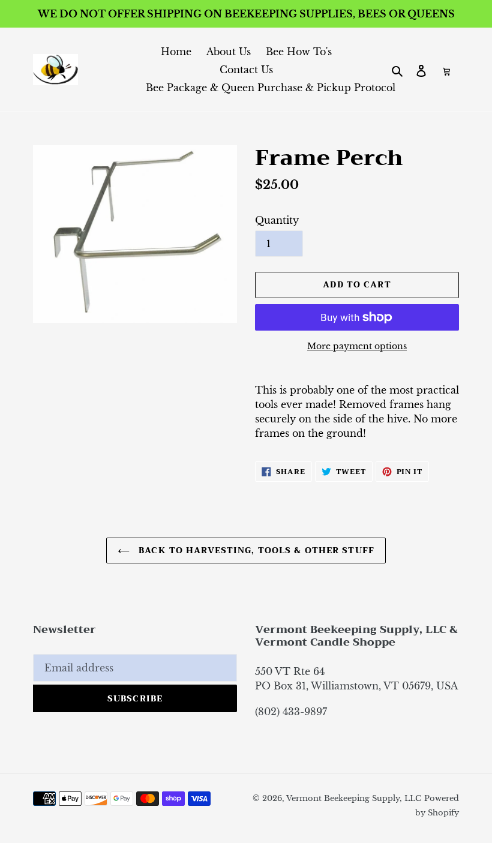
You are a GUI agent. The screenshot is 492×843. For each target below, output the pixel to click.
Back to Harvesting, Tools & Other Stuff (255, 550)
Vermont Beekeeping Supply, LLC (353, 798)
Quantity (277, 220)
